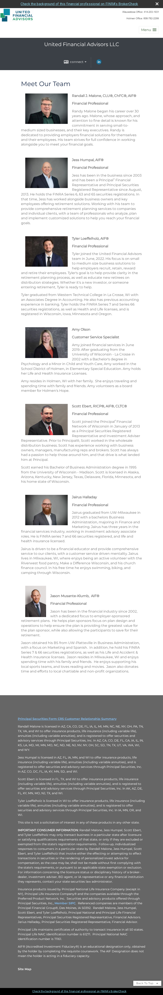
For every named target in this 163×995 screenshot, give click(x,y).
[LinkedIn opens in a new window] (98, 63)
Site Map (24, 969)
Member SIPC (65, 903)
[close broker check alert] (157, 4)
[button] (149, 30)
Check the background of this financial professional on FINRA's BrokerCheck (79, 4)
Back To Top (145, 983)
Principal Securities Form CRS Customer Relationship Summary (67, 719)
